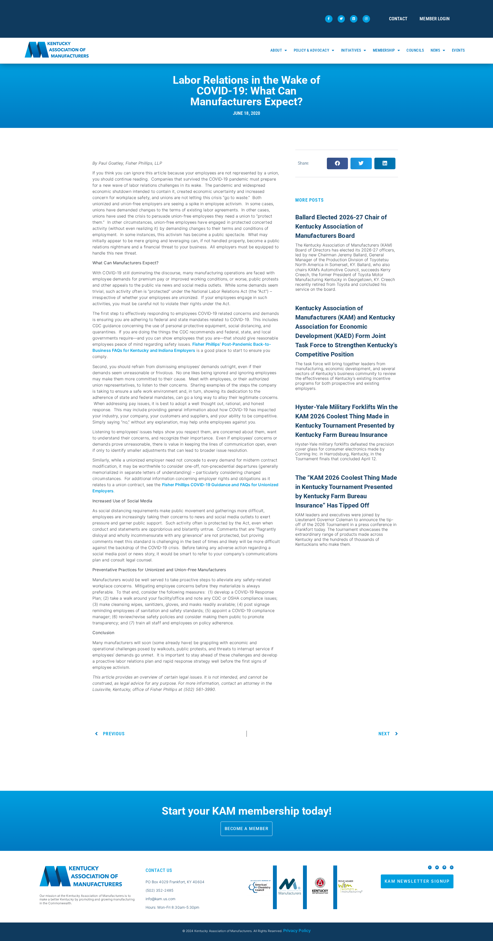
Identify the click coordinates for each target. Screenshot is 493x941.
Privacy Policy (297, 930)
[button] (337, 163)
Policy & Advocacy (311, 50)
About (276, 50)
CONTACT (398, 18)
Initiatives (351, 50)
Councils (415, 50)
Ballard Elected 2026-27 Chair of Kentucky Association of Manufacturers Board (341, 226)
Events (458, 50)
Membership (384, 50)
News (435, 50)
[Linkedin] (353, 19)
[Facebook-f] (329, 19)
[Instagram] (366, 19)
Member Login (435, 18)
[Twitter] (341, 19)
